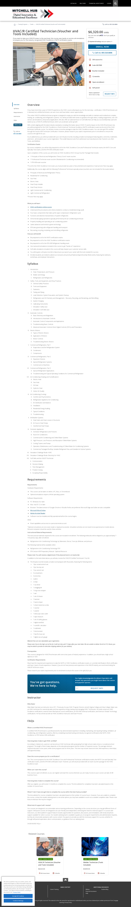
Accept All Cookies (18, 896)
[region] (18, 891)
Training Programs (22, 24)
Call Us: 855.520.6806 (109, 24)
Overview (16, 104)
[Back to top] (65, 887)
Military (88, 889)
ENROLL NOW (102, 46)
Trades (32, 24)
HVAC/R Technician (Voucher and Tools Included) (49, 863)
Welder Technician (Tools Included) (93, 863)
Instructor (17, 116)
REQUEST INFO (110, 94)
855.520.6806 (17, 134)
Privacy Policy (68, 902)
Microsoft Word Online (38, 510)
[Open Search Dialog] (115, 3)
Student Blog (104, 889)
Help (87, 893)
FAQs (15, 120)
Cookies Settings (18, 900)
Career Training (54, 889)
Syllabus (16, 108)
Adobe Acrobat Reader (37, 513)
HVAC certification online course (41, 207)
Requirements (18, 112)
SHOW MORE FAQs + (34, 824)
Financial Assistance (91, 891)
